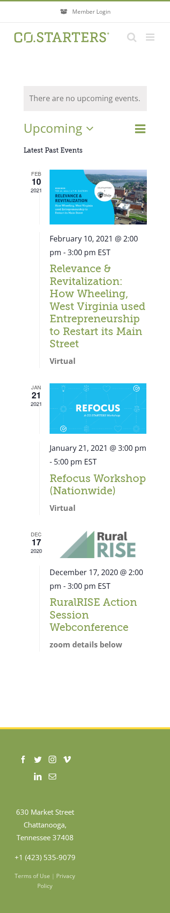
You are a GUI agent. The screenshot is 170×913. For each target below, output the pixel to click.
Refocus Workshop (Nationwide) (98, 485)
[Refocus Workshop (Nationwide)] (98, 408)
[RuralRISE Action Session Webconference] (98, 544)
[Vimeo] (67, 759)
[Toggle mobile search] (131, 37)
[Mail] (52, 776)
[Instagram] (52, 759)
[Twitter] (38, 759)
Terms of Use (32, 876)
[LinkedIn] (38, 776)
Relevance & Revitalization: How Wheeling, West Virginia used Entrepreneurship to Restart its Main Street (97, 306)
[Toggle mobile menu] (151, 37)
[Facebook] (23, 759)
